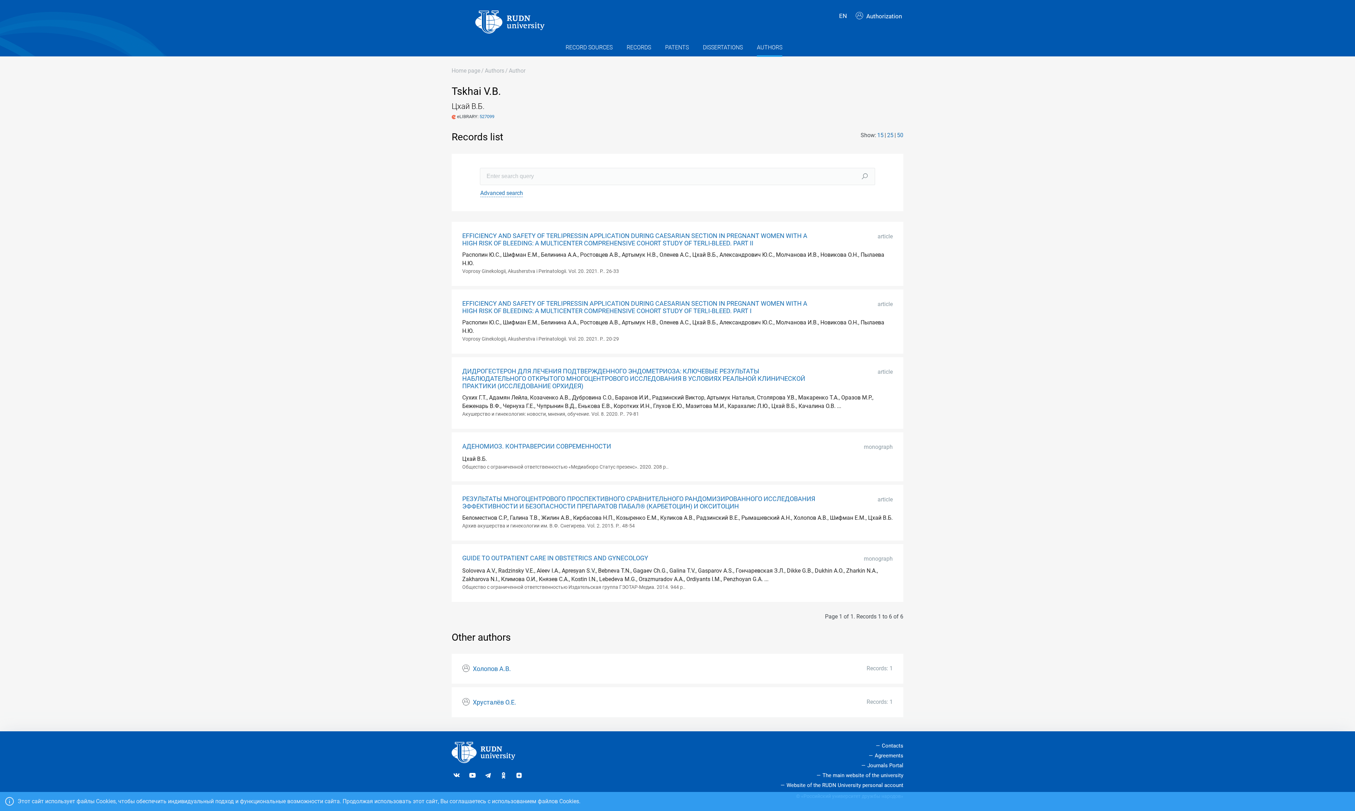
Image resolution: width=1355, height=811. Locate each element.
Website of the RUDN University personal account (845, 785)
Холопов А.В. (492, 668)
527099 (487, 116)
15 (880, 135)
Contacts (892, 746)
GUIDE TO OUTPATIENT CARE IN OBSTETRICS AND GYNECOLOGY (555, 558)
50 (900, 135)
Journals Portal (885, 765)
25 (890, 135)
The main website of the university (863, 775)
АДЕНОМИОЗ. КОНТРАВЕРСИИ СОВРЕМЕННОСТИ (536, 446)
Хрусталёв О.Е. (494, 702)
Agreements (889, 755)
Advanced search (501, 193)
